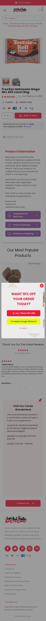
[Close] (42, 285)
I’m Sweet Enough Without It (24, 321)
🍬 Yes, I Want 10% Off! (23, 313)
